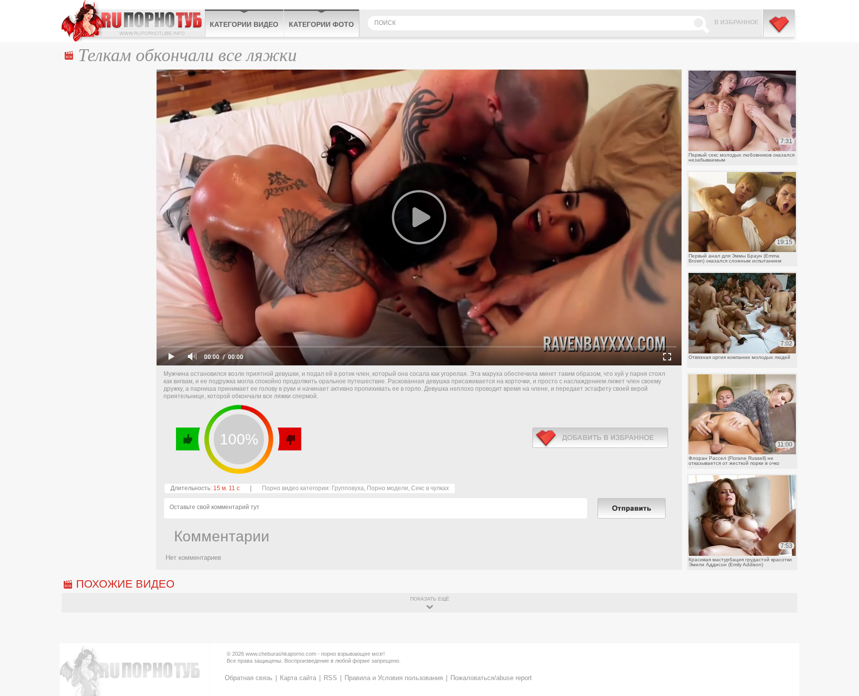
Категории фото (321, 24)
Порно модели (387, 488)
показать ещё (429, 599)
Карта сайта (298, 678)
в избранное (600, 438)
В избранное (736, 22)
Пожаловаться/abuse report (491, 678)
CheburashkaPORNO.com (133, 21)
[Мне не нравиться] (289, 439)
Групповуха (348, 488)
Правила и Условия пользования (393, 678)
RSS (330, 678)
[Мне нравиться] (188, 439)
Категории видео (244, 24)
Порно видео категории (295, 488)
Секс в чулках (430, 488)
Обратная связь (248, 678)
